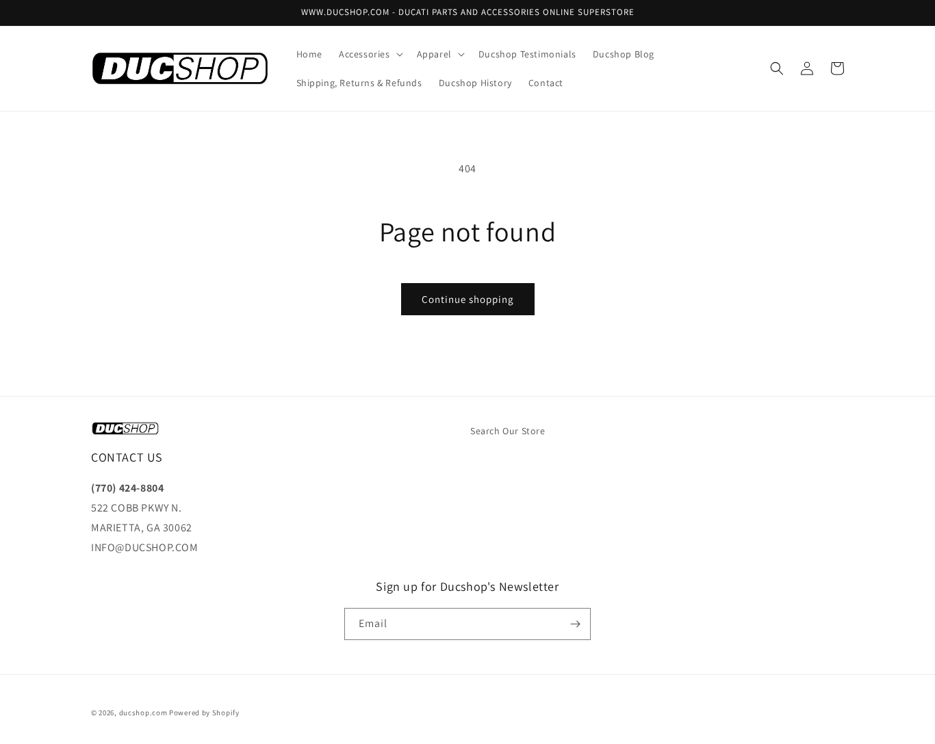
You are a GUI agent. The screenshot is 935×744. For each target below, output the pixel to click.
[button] (370, 54)
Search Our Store (508, 431)
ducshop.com (143, 712)
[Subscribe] (575, 624)
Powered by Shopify (204, 712)
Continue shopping (468, 299)
